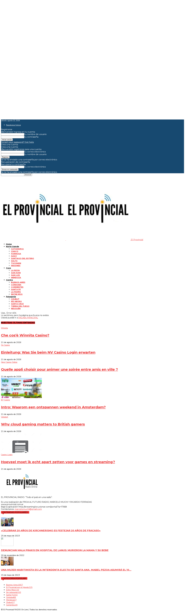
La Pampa (16, 292)
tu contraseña (31, 137)
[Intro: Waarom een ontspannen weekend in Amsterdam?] (21, 397)
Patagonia (11, 297)
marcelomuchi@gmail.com (28, 509)
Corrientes (17, 287)
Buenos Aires (18, 282)
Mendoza (16, 277)
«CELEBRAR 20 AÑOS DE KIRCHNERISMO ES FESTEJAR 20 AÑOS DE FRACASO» (51, 530)
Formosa (16, 254)
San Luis (15, 275)
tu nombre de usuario (35, 134)
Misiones (15, 265)
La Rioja (15, 270)
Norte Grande (12, 246)
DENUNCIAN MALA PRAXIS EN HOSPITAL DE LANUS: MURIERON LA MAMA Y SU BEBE (54, 550)
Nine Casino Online (9, 362)
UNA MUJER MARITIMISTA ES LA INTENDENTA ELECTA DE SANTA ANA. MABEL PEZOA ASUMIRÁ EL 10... (66, 569)
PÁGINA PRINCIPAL (28, 317)
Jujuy (14, 256)
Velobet (4, 417)
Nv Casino (5, 345)
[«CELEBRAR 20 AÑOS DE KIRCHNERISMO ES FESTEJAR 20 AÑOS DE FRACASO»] (7, 525)
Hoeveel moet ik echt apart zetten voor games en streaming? (58, 462)
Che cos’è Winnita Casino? (25, 335)
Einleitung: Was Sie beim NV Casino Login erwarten (48, 352)
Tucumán (16, 263)
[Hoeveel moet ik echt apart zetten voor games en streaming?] (21, 452)
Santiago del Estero (22, 258)
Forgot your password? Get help (17, 142)
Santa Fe (16, 289)
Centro (9, 280)
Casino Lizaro (6, 454)
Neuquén (16, 308)
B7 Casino (5, 400)
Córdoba (16, 285)
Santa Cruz (17, 304)
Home (9, 244)
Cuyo (8, 268)
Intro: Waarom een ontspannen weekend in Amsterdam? (53, 407)
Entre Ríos (17, 294)
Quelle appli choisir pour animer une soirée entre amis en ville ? (59, 369)
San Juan (16, 273)
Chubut (15, 299)
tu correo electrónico (35, 152)
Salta (14, 261)
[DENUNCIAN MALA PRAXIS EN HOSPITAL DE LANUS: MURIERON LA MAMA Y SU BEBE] (7, 545)
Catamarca (17, 249)
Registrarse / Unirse (13, 125)
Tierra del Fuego (20, 306)
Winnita (4, 328)
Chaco (14, 251)
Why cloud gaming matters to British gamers (43, 424)
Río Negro (16, 301)
